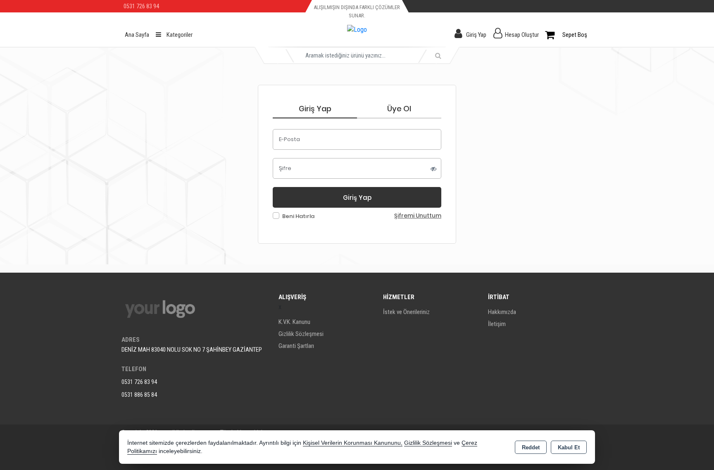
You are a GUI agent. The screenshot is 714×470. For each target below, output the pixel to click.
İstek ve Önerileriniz (406, 312)
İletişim (497, 324)
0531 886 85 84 (139, 394)
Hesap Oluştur (522, 34)
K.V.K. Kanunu (294, 322)
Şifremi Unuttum (417, 216)
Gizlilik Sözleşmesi (301, 334)
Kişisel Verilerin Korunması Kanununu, (352, 443)
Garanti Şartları (296, 346)
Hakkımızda (502, 312)
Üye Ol (399, 108)
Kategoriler (179, 34)
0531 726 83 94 (139, 382)
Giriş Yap (476, 34)
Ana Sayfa (137, 34)
